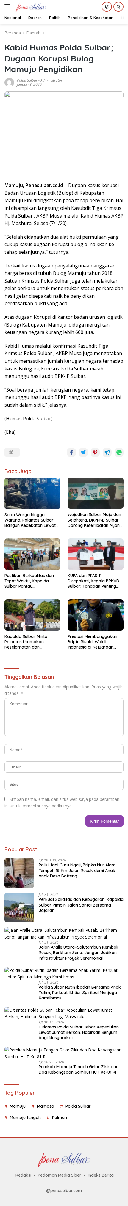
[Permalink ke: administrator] (9, 82)
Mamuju (18, 1106)
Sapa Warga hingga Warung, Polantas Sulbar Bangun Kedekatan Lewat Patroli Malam (30, 520)
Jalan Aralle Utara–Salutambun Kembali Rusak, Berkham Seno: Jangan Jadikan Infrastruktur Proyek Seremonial (78, 952)
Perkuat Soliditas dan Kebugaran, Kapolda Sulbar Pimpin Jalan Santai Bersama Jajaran (81, 905)
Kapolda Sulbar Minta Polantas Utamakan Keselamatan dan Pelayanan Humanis (25, 642)
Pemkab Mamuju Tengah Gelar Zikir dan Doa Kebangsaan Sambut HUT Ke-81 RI (78, 1069)
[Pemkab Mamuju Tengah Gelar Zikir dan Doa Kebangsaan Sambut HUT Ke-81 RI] (64, 1053)
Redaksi (23, 1175)
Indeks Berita (101, 1175)
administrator (51, 80)
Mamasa (45, 1106)
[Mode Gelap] (107, 7)
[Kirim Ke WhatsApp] (119, 452)
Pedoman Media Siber (59, 1175)
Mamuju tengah (25, 1117)
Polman (59, 1117)
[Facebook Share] (71, 452)
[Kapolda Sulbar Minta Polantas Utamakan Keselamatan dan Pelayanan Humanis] (32, 614)
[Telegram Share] (107, 452)
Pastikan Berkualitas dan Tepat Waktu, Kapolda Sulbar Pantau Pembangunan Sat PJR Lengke (29, 581)
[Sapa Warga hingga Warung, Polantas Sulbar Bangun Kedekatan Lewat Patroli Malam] (32, 493)
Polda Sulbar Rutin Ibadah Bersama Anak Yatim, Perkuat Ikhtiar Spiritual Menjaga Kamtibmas (80, 993)
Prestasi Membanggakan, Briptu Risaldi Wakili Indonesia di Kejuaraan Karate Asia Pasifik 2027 (93, 642)
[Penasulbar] (30, 7)
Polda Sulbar (27, 80)
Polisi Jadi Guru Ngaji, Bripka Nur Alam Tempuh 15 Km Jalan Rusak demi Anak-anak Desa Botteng (78, 870)
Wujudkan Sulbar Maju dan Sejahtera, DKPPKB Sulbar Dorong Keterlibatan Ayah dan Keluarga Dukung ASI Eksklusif (94, 520)
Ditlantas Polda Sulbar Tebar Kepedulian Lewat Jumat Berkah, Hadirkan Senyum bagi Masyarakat (79, 1032)
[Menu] (8, 7)
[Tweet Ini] (83, 452)
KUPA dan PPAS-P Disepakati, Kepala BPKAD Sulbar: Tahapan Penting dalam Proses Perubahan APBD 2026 (93, 581)
